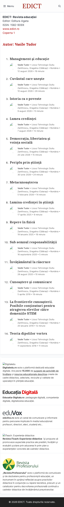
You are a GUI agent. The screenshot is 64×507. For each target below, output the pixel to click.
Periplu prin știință (25, 163)
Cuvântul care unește (27, 79)
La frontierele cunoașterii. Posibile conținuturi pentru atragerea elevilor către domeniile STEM (32, 308)
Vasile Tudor (23, 65)
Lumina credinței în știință (32, 202)
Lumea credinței (23, 119)
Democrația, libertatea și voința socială (30, 141)
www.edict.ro (11, 28)
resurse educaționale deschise (30, 374)
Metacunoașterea (24, 182)
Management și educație (29, 59)
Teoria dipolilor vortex (28, 334)
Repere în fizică (22, 222)
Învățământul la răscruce (30, 262)
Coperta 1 (9, 32)
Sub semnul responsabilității (33, 242)
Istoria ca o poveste (25, 99)
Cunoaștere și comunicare (31, 282)
